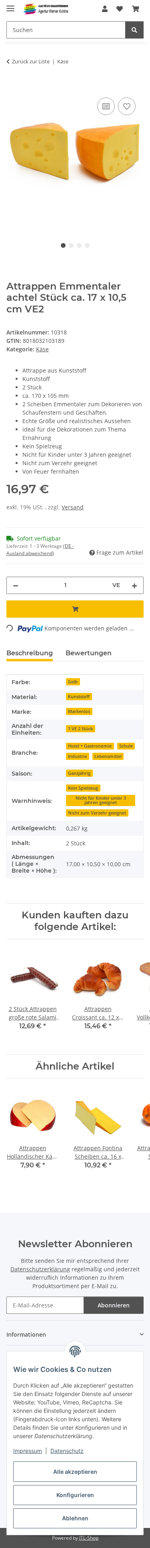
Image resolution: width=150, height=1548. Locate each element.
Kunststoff (79, 696)
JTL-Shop (88, 1537)
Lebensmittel (108, 756)
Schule (126, 746)
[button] (105, 9)
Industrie (77, 756)
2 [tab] (71, 245)
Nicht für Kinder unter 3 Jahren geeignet (101, 800)
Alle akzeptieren (75, 1471)
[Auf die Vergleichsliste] (106, 106)
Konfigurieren (75, 1494)
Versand (73, 507)
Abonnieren (114, 1305)
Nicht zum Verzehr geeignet (97, 813)
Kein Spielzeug (83, 788)
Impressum (27, 1450)
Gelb (73, 682)
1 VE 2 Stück (80, 728)
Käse (42, 349)
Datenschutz (67, 1450)
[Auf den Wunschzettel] (127, 106)
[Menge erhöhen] (134, 585)
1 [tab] (63, 245)
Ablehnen (75, 1518)
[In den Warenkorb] (12, 86)
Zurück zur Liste (31, 61)
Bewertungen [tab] (89, 653)
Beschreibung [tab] (29, 653)
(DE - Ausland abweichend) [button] (40, 550)
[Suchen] (134, 29)
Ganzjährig (79, 773)
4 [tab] (87, 245)
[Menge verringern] (15, 585)
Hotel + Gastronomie (90, 746)
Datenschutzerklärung (40, 1269)
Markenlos (79, 711)
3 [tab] (79, 245)
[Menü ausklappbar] (10, 5)
